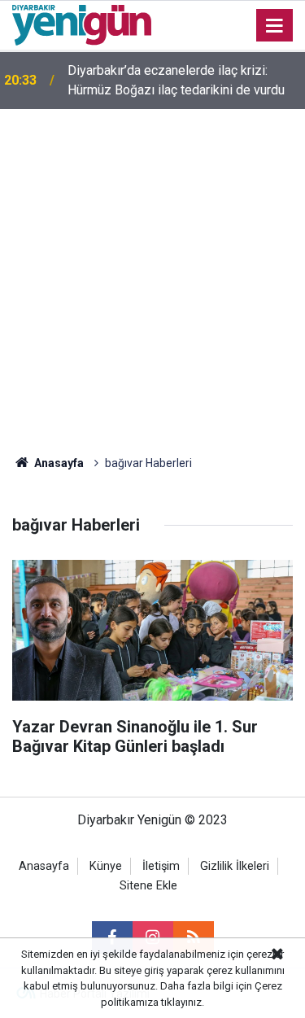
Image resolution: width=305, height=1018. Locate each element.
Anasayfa (58, 463)
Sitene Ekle (148, 886)
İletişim (161, 866)
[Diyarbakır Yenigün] (81, 24)
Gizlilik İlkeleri (234, 866)
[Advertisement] (152, 269)
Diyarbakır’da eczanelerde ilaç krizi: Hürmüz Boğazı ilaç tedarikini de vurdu (176, 80)
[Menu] (275, 26)
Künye (105, 866)
